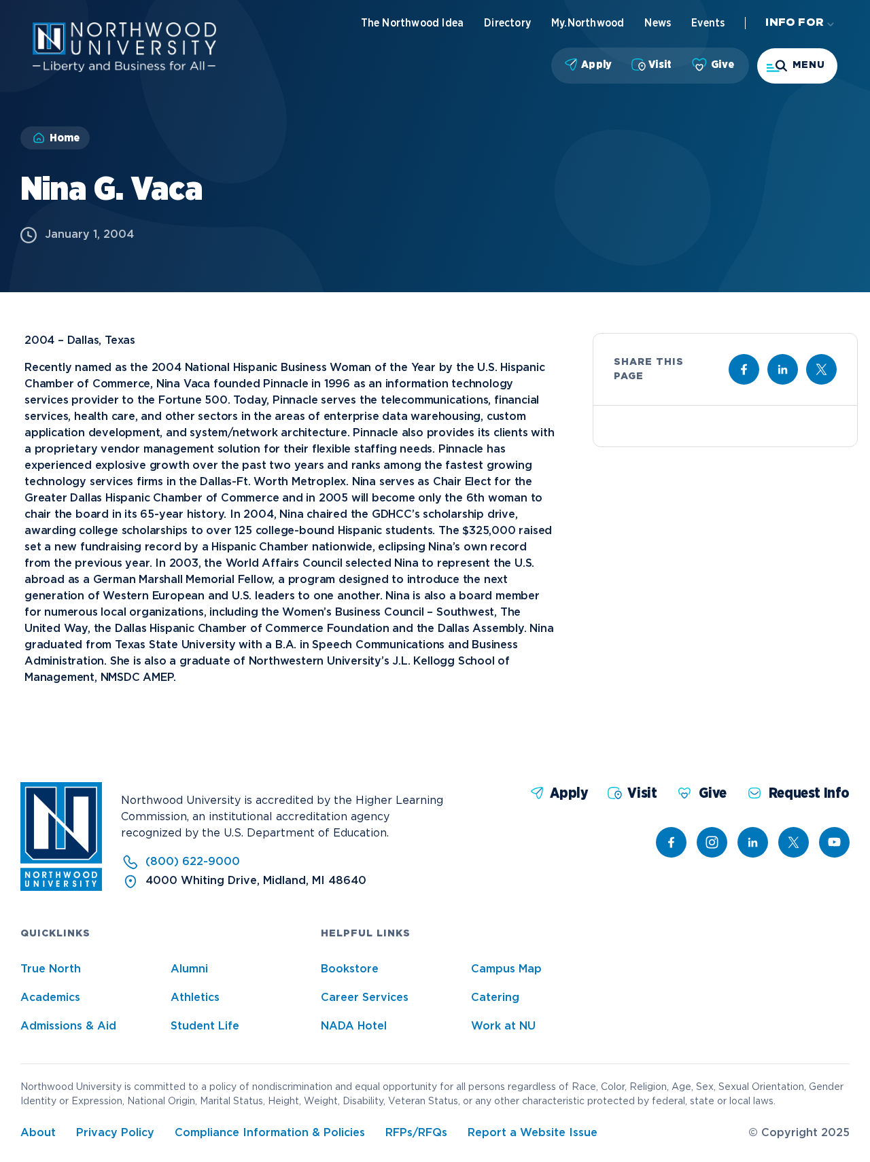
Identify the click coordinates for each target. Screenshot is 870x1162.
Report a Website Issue (532, 1133)
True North (50, 969)
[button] (797, 66)
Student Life (205, 1026)
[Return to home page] (61, 888)
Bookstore (350, 969)
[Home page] (124, 69)
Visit (660, 64)
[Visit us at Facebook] (744, 369)
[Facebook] (671, 842)
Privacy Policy (115, 1133)
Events (708, 23)
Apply (596, 64)
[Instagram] (712, 842)
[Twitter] (793, 842)
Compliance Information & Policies (270, 1133)
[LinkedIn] (752, 842)
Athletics (195, 998)
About (38, 1133)
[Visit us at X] (821, 369)
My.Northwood (587, 23)
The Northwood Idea (412, 23)
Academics (50, 998)
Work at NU (503, 1026)
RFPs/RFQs (416, 1133)
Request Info (809, 793)
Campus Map (506, 969)
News (657, 23)
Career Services (364, 998)
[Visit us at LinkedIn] (782, 369)
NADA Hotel (354, 1026)
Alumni (189, 969)
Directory (507, 23)
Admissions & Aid (68, 1026)
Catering (495, 998)
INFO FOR (794, 23)
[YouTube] (834, 842)
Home (65, 138)
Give (722, 64)
